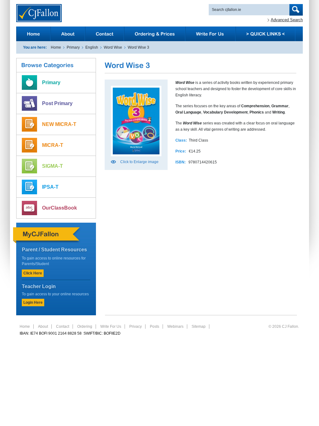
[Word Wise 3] (136, 158)
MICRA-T (52, 145)
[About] (67, 34)
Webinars (175, 326)
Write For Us (110, 326)
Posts (154, 326)
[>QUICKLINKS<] (265, 34)
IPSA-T (50, 187)
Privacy (135, 326)
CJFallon (39, 13)
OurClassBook (59, 208)
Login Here (33, 302)
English (91, 47)
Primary (73, 47)
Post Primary (57, 103)
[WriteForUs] (210, 34)
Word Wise (113, 47)
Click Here (32, 273)
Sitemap (199, 326)
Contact (62, 326)
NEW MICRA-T (59, 124)
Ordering (84, 326)
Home (56, 47)
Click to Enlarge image (139, 162)
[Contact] (104, 34)
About (43, 326)
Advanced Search (287, 19)
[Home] (33, 34)
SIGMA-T (52, 166)
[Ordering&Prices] (154, 34)
